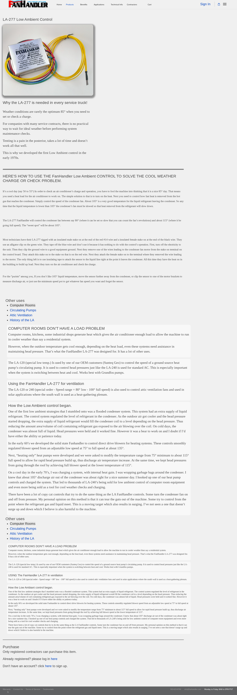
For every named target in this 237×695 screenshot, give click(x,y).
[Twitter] (8, 692)
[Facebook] (3, 692)
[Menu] (224, 4)
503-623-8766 (175, 689)
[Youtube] (12, 692)
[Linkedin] (16, 692)
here (54, 659)
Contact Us (18, 689)
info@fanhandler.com (192, 689)
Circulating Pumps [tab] (23, 310)
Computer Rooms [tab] (22, 305)
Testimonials (48, 689)
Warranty (7, 689)
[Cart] (219, 4)
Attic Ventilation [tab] (21, 315)
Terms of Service (33, 689)
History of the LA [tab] (22, 320)
